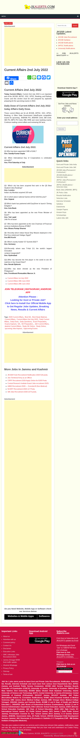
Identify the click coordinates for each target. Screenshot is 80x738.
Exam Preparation (39, 322)
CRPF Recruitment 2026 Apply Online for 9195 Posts (27, 380)
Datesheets (60, 207)
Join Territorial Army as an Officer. (20, 378)
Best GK (28, 317)
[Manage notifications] (75, 733)
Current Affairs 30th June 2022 (19, 281)
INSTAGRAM (32, 289)
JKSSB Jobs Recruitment (67, 37)
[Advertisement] (28, 46)
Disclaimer (7, 648)
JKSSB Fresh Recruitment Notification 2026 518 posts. (28, 375)
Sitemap (6, 671)
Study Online (41, 326)
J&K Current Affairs (42, 324)
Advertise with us (9, 639)
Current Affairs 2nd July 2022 (27, 319)
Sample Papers (62, 209)
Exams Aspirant (10, 324)
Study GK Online (28, 326)
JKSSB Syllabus (64, 40)
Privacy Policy (8, 668)
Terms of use (7, 674)
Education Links (9, 651)
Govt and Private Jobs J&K (66, 167)
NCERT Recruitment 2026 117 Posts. (21, 389)
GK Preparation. (27, 324)
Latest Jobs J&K (62, 218)
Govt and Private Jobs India (66, 164)
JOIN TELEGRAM (14, 289)
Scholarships (61, 215)
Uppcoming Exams (30, 328)
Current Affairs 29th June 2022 (19, 284)
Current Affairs (10, 319)
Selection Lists (61, 198)
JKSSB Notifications (65, 43)
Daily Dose (14, 322)
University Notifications (66, 48)
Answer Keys (61, 212)
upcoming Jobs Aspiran (13, 328)
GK (19, 324)
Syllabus (59, 204)
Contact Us (7, 645)
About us (6, 636)
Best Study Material (39, 317)
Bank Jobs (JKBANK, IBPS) (66, 190)
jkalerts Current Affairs (13, 326)
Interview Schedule (63, 201)
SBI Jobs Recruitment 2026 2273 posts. (22, 392)
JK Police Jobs (62, 192)
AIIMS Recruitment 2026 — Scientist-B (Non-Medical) (27, 386)
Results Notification (63, 195)
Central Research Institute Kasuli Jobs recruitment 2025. (28, 383)
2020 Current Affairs (16, 317)
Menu (4, 16)
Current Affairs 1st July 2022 (18, 278)
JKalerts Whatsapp (10, 665)
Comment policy (9, 642)
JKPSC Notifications (65, 45)
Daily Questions (26, 322)
